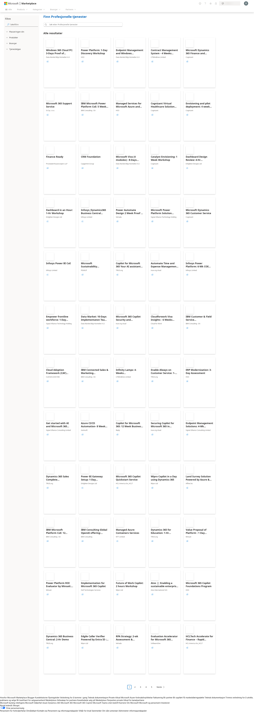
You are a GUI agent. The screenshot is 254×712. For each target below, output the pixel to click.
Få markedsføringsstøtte (193, 697)
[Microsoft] (11, 3)
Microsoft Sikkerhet (33, 702)
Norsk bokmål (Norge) (10, 705)
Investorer (165, 702)
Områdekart (31, 710)
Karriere (122, 702)
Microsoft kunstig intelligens (12, 702)
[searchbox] (24, 24)
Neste (159, 687)
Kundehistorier (41, 697)
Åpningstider (54, 697)
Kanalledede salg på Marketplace (91, 700)
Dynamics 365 (54, 702)
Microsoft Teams (100, 702)
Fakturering (158, 697)
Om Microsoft (133, 702)
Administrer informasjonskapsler (133, 710)
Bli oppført (178, 697)
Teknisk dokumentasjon (98, 697)
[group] (47, 61)
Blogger (31, 697)
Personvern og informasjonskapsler (63, 710)
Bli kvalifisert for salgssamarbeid (31, 700)
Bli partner (168, 697)
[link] (60, 62)
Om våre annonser (110, 710)
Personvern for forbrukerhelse (13, 710)
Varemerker (97, 710)
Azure (44, 702)
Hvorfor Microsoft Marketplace (13, 697)
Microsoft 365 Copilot (82, 702)
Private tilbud (114, 697)
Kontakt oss (42, 710)
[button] (45, 24)
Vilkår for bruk (85, 710)
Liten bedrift (113, 702)
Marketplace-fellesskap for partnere (61, 700)
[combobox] (84, 24)
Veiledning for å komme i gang (73, 697)
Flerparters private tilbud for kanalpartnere (125, 700)
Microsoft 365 (67, 702)
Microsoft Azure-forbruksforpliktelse (137, 697)
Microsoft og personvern (150, 702)
